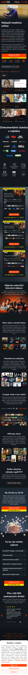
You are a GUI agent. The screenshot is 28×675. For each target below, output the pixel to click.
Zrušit (4, 75)
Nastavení (14, 672)
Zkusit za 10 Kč (14, 508)
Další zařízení (23, 408)
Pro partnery (8, 638)
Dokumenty (14, 6)
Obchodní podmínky (7, 636)
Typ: (4, 71)
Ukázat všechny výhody (14, 483)
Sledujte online (5, 38)
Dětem (7, 6)
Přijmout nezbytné (14, 668)
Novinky (15, 633)
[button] (2, 615)
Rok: (15, 71)
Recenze (20, 633)
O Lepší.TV (8, 633)
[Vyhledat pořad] (18, 67)
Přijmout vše (14, 665)
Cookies (15, 638)
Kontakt (21, 638)
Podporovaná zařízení (20, 636)
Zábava (21, 6)
